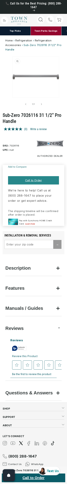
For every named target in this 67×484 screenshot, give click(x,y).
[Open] (9, 475)
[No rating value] (14, 129)
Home (9, 40)
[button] (4, 20)
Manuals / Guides (24, 308)
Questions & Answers (29, 392)
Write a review (38, 129)
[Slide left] (26, 104)
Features (14, 288)
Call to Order (33, 180)
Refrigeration (23, 40)
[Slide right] (41, 104)
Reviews (14, 328)
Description (18, 268)
